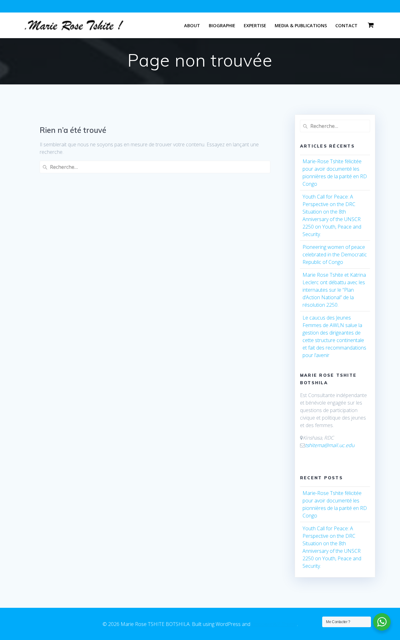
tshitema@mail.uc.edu (329, 445)
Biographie (222, 25)
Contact (346, 25)
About (192, 25)
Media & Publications (301, 25)
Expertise (255, 25)
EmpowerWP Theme (274, 624)
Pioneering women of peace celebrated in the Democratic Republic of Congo (334, 254)
